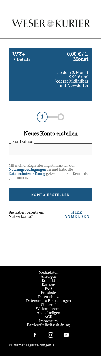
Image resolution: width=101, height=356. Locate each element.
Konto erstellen (50, 195)
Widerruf (48, 305)
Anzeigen (48, 277)
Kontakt (48, 281)
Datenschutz (48, 297)
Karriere (48, 285)
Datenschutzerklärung (27, 174)
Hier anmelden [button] (77, 215)
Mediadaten (48, 273)
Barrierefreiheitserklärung (48, 325)
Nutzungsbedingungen (27, 170)
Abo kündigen (48, 313)
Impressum (48, 321)
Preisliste (48, 293)
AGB (48, 317)
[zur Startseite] (50, 28)
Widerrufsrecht (48, 309)
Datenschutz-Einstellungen (48, 301)
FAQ (48, 289)
